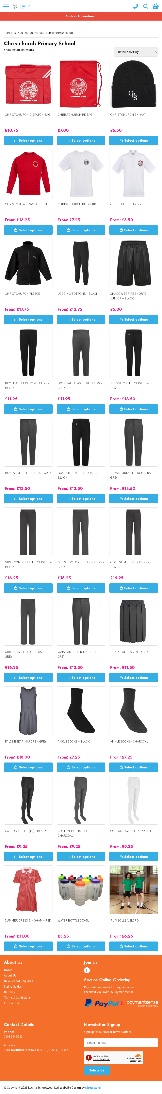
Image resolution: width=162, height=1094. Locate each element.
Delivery (9, 992)
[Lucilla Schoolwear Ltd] (21, 6)
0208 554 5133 (13, 1036)
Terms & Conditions (17, 997)
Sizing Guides (13, 986)
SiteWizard (93, 1087)
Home (7, 33)
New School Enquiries (18, 981)
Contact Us (11, 1003)
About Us (10, 975)
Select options (30, 140)
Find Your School (23, 33)
